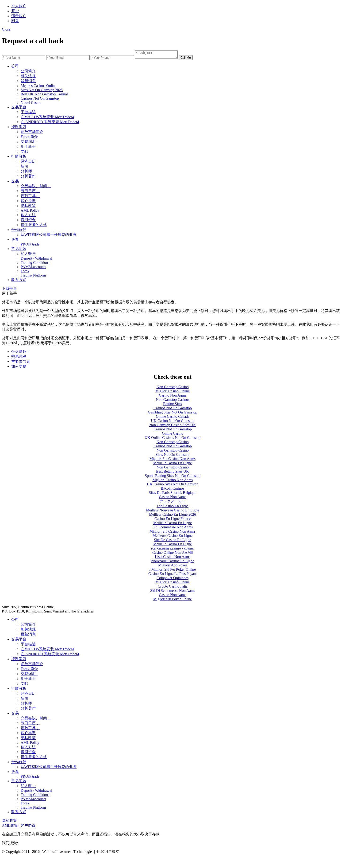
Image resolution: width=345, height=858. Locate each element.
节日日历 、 (30, 191)
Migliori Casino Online (172, 391)
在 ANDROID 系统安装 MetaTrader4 (50, 122)
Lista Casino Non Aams (172, 557)
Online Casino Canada (172, 416)
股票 (15, 240)
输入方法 (28, 215)
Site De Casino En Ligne (172, 540)
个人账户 (18, 6)
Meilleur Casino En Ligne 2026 (172, 514)
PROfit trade (30, 244)
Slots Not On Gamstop (172, 454)
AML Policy (30, 210)
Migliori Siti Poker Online (172, 599)
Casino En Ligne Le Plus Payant (172, 574)
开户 (15, 11)
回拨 (15, 21)
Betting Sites (172, 404)
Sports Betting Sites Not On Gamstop (172, 476)
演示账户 (18, 16)
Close (6, 29)
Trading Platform (33, 275)
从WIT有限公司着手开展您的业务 (49, 235)
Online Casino (172, 433)
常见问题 (18, 249)
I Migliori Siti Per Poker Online (172, 569)
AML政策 (10, 825)
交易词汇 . (29, 142)
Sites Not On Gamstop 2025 (42, 90)
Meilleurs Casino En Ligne (172, 536)
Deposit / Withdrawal (36, 258)
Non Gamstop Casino (173, 387)
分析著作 (28, 176)
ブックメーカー (172, 501)
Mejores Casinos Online (38, 86)
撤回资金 (28, 220)
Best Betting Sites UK (172, 471)
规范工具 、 (30, 196)
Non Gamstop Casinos (172, 400)
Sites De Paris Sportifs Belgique (172, 493)
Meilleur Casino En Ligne (172, 463)
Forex (25, 271)
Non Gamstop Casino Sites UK (172, 425)
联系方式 (18, 280)
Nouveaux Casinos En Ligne (172, 561)
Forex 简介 (29, 137)
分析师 (26, 171)
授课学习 (18, 127)
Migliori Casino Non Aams (173, 480)
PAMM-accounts (33, 267)
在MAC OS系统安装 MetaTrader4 (47, 117)
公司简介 (28, 71)
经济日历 (28, 161)
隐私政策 (28, 206)
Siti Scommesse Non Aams (173, 527)
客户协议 (27, 825)
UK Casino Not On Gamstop (172, 421)
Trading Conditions (35, 263)
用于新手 (28, 146)
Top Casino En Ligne (172, 506)
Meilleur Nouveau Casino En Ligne (172, 510)
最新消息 (28, 81)
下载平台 (9, 288)
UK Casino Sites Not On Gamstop (172, 484)
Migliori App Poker (172, 565)
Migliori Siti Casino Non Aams (173, 459)
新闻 (24, 166)
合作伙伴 (18, 230)
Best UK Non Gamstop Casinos (44, 94)
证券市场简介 (32, 132)
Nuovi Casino (31, 103)
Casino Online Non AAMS (172, 552)
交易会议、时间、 (36, 186)
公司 (15, 66)
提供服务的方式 (34, 225)
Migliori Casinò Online (172, 582)
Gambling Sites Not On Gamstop (172, 412)
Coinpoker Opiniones (172, 578)
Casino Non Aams (172, 395)
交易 (15, 181)
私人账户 (28, 254)
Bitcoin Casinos (172, 488)
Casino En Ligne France (172, 519)
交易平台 (18, 107)
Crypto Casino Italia (173, 586)
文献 (24, 151)
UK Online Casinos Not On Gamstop (172, 438)
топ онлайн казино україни (172, 548)
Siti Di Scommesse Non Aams (172, 591)
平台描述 (28, 112)
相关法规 (28, 76)
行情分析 (18, 156)
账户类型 (28, 201)
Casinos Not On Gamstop (40, 98)
